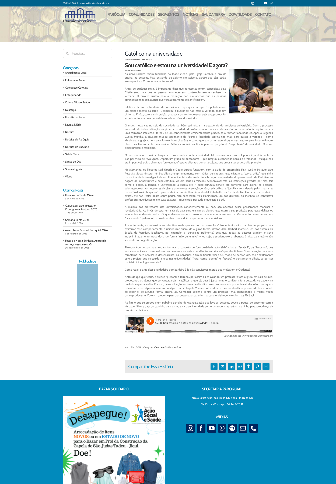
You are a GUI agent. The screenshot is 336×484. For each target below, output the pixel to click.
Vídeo (68, 176)
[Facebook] (201, 428)
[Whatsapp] (222, 428)
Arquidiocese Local (76, 72)
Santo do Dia (73, 161)
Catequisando (73, 95)
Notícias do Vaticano (77, 147)
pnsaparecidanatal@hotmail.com (94, 3)
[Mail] (243, 428)
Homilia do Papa (75, 117)
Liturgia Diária (73, 124)
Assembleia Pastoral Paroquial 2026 (86, 230)
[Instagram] (190, 428)
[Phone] (253, 428)
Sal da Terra (72, 154)
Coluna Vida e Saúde (77, 102)
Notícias (177, 347)
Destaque (70, 110)
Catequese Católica (163, 347)
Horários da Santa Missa (79, 195)
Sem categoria (73, 169)
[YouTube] (211, 428)
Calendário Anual (75, 80)
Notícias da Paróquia (77, 139)
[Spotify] (232, 428)
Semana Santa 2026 (77, 219)
